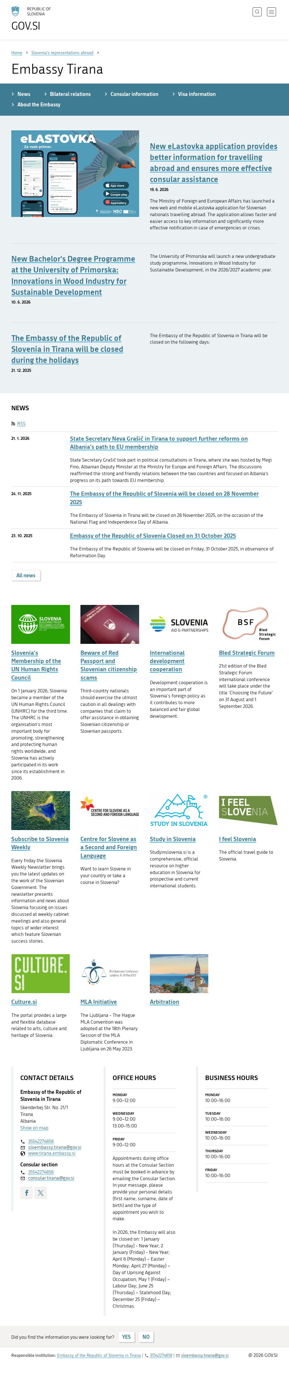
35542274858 (41, 1141)
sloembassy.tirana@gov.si (54, 1147)
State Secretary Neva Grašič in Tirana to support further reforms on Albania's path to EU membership (159, 442)
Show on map (34, 1128)
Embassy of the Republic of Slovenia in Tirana (99, 1355)
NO (146, 1336)
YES (126, 1336)
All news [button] (25, 575)
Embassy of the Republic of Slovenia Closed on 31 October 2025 (153, 536)
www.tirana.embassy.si (51, 1153)
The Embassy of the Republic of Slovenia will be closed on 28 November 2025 (164, 498)
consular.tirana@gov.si (51, 1178)
